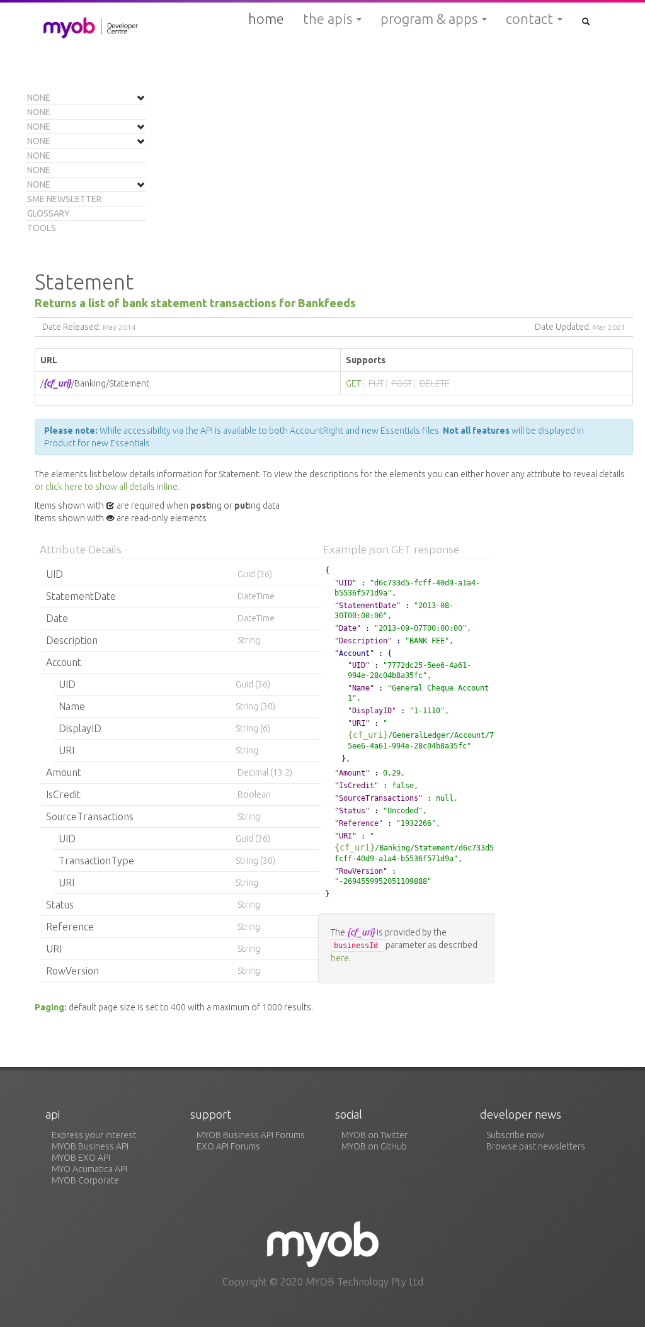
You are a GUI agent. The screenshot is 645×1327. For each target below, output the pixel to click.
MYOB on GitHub (374, 1146)
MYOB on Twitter (374, 1135)
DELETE (435, 383)
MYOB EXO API (81, 1158)
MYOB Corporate (85, 1180)
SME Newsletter (64, 199)
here (340, 958)
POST (401, 383)
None (38, 98)
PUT (376, 383)
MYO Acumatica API (89, 1169)
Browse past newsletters (535, 1146)
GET (353, 383)
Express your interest (94, 1135)
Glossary (48, 213)
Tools (41, 228)
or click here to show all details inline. (107, 487)
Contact (531, 18)
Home (266, 18)
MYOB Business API (90, 1146)
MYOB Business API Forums (251, 1135)
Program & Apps (430, 18)
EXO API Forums (228, 1146)
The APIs (329, 18)
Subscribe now (515, 1135)
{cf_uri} (368, 735)
